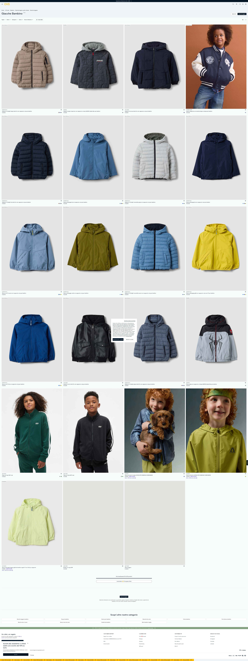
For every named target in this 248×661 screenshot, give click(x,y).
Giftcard (141, 646)
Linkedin (212, 643)
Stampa (141, 638)
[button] (236, 4)
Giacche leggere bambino (22, 619)
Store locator (107, 643)
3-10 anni (7, 10)
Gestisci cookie (129, 339)
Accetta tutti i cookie (118, 339)
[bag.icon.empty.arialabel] (245, 4)
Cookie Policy (129, 336)
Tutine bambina (186, 619)
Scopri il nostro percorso (180, 636)
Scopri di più (150, 628)
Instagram (212, 638)
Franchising (141, 643)
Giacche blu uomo (147, 619)
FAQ (104, 641)
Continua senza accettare (129, 320)
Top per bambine (65, 619)
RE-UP (176, 646)
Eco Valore (177, 641)
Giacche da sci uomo (22, 622)
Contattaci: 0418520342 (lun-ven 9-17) (112, 638)
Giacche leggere (34, 10)
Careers (141, 641)
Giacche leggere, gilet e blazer (22, 10)
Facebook (212, 636)
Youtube (212, 641)
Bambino (12, 10)
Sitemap (32, 655)
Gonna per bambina (105, 619)
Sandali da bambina (105, 622)
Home (3, 10)
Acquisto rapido (31, 106)
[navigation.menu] (2, 4)
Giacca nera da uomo (65, 622)
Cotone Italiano (178, 638)
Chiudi (190, 659)
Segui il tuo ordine (108, 636)
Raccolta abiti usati (179, 643)
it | (243, 650)
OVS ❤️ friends (142, 636)
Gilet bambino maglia (146, 622)
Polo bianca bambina (226, 619)
